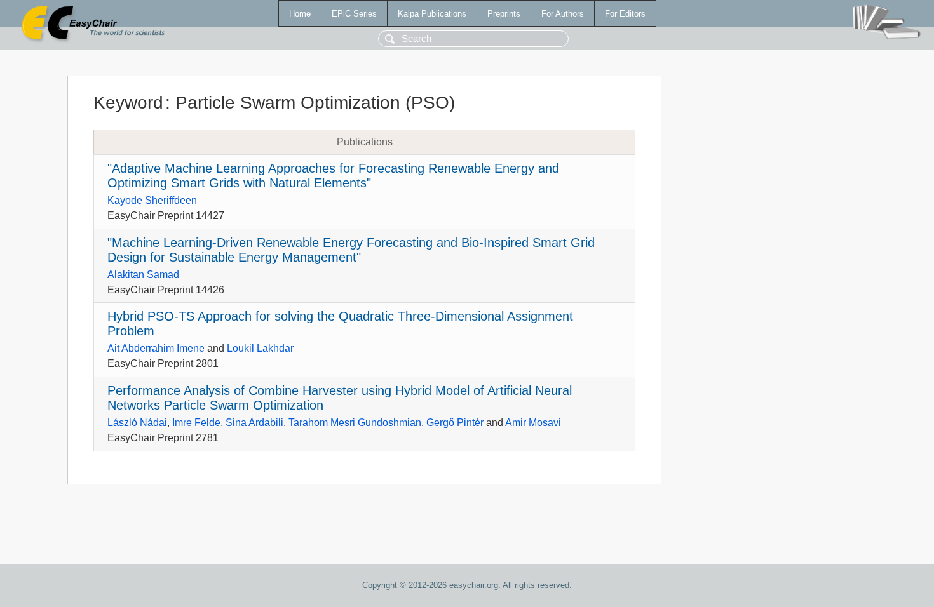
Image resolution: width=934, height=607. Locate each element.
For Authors (562, 13)
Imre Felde (196, 422)
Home (300, 13)
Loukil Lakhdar (260, 348)
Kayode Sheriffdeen (152, 200)
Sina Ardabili (254, 422)
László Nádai (137, 422)
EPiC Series (354, 13)
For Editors (625, 13)
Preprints (503, 13)
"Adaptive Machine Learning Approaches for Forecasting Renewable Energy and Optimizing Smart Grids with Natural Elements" (333, 175)
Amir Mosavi (533, 422)
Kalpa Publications (432, 13)
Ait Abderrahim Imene (156, 348)
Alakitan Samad (143, 274)
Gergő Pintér (455, 422)
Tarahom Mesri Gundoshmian (354, 422)
